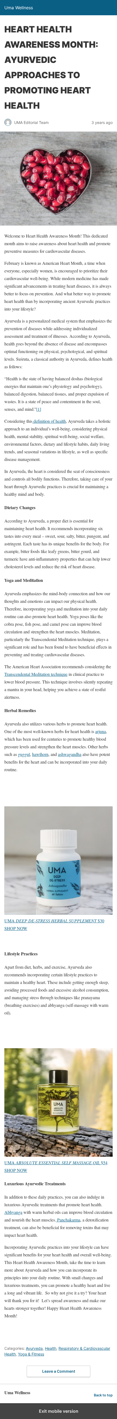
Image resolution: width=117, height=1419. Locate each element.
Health (50, 1348)
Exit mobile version (58, 1411)
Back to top (103, 1395)
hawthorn (40, 754)
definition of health (49, 421)
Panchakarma (68, 1220)
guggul (24, 754)
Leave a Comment (58, 1371)
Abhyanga (13, 1212)
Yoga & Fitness (31, 1354)
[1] (38, 409)
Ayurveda (34, 1348)
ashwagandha (69, 754)
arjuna (100, 731)
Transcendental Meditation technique (35, 674)
